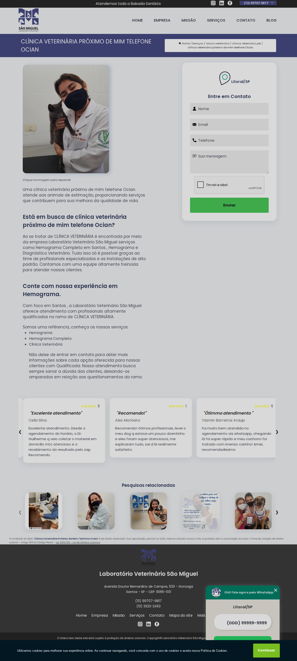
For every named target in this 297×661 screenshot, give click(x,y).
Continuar (266, 650)
